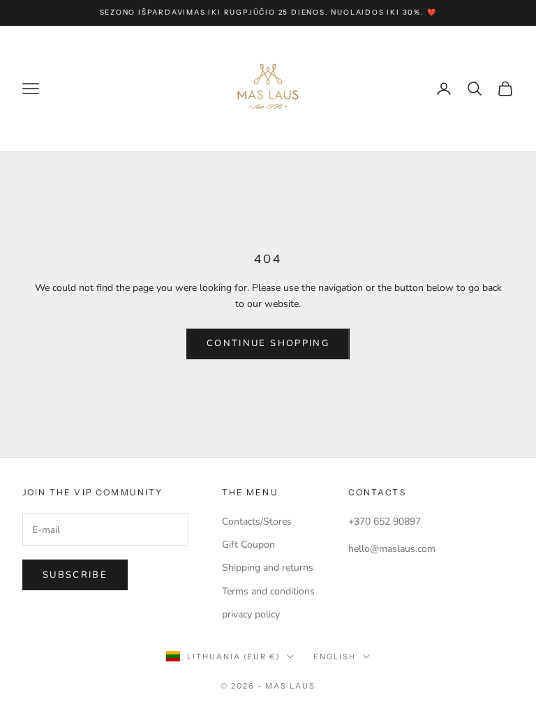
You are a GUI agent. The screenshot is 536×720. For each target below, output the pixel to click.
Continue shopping (268, 343)
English (334, 656)
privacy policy (251, 614)
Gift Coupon (248, 544)
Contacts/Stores (257, 521)
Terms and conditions (268, 591)
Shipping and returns (267, 567)
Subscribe (75, 575)
